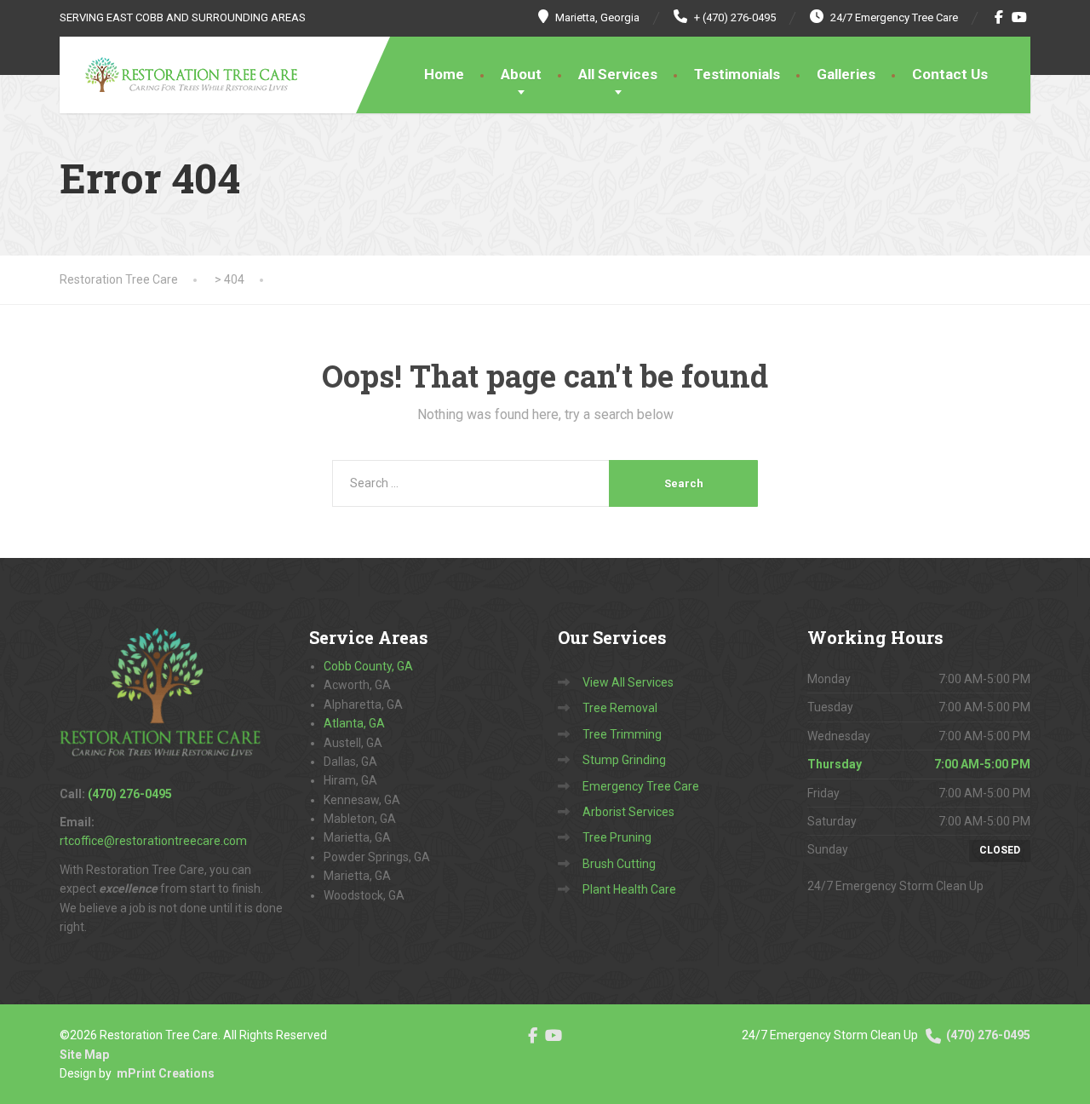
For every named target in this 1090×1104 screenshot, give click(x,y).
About (521, 74)
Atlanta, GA (354, 723)
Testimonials (737, 74)
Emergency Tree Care (640, 786)
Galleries (846, 74)
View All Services (628, 682)
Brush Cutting (619, 864)
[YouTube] (1019, 17)
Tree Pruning (616, 837)
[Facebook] (999, 17)
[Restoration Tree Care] (178, 75)
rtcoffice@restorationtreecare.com (153, 841)
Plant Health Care (629, 889)
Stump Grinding (624, 760)
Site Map (84, 1054)
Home (444, 74)
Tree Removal (619, 708)
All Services (617, 74)
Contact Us (950, 74)
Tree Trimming (622, 734)
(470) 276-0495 (987, 1035)
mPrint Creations (166, 1073)
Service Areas (368, 637)
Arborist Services (628, 812)
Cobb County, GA (368, 666)
